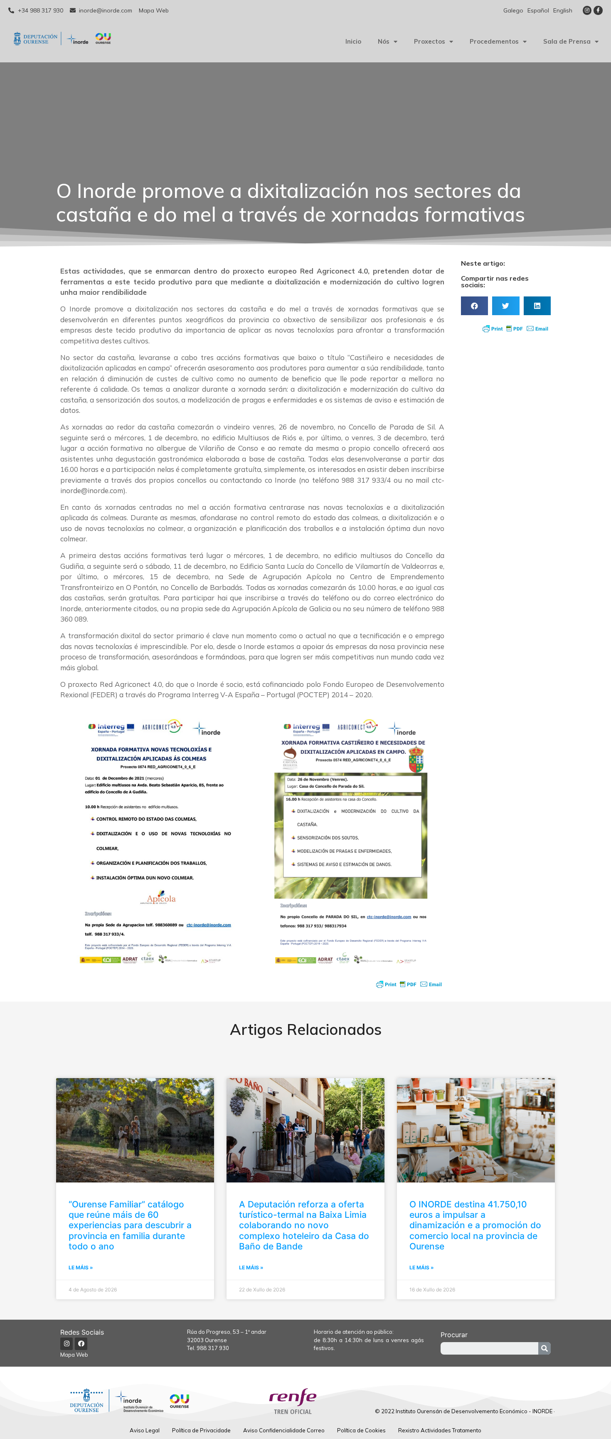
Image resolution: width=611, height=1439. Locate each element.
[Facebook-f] (598, 10)
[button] (474, 305)
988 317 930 (213, 1348)
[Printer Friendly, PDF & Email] (409, 984)
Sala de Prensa (567, 41)
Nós (383, 41)
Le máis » (81, 1267)
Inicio (353, 41)
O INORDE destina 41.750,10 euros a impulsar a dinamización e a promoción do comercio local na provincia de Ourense (475, 1225)
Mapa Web (74, 1354)
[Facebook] (81, 1344)
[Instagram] (587, 10)
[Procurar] (544, 1348)
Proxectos (429, 41)
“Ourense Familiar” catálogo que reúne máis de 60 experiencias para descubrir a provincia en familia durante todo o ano (130, 1225)
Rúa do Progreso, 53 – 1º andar (226, 1331)
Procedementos (494, 41)
